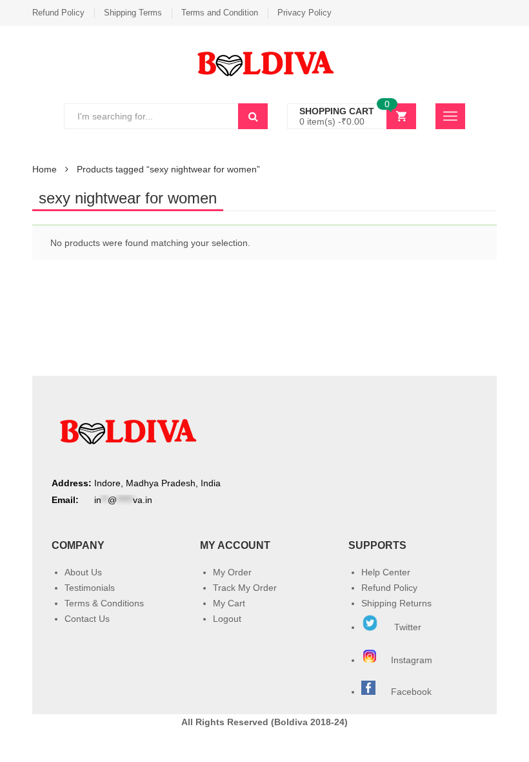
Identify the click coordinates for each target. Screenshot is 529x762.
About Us (83, 572)
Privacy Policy (304, 12)
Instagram (413, 660)
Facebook (411, 691)
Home (44, 169)
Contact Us (87, 618)
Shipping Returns (396, 603)
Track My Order (245, 587)
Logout (227, 618)
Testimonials (90, 587)
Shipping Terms (133, 12)
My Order (232, 572)
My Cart (229, 603)
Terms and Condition (219, 12)
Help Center (385, 572)
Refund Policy (58, 12)
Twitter (406, 627)
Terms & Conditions (104, 603)
